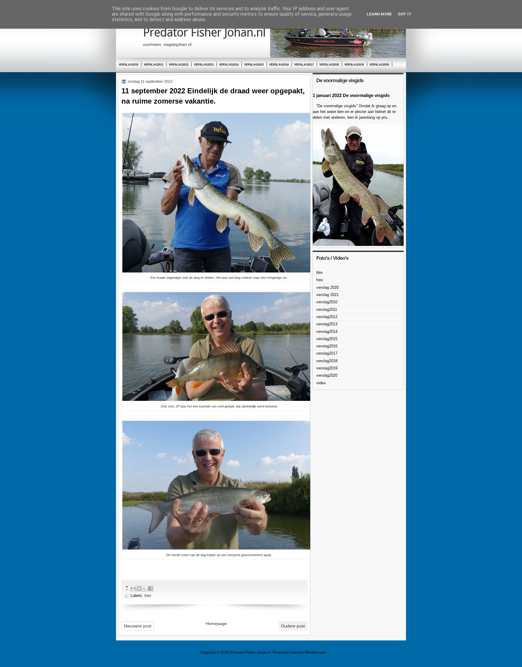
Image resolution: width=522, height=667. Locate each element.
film (319, 272)
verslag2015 (254, 64)
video (321, 383)
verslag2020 (379, 64)
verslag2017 (304, 64)
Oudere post (293, 626)
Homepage (216, 623)
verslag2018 (329, 64)
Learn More (379, 14)
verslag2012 (178, 64)
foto (147, 595)
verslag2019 (354, 64)
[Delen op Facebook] (150, 588)
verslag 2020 (327, 287)
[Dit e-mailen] (133, 588)
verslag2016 (279, 64)
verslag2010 (128, 64)
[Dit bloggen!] (139, 588)
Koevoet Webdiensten (308, 652)
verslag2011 (153, 64)
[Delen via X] (145, 588)
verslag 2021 (327, 294)
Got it (404, 14)
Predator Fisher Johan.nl (204, 32)
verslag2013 (204, 64)
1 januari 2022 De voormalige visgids (351, 95)
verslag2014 (229, 64)
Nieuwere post (137, 626)
